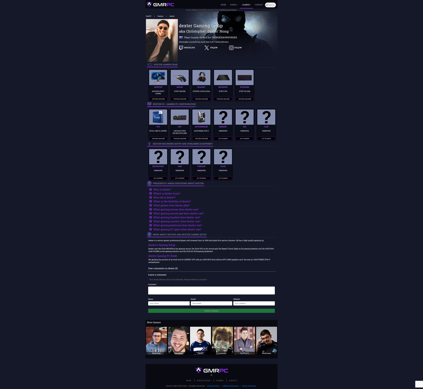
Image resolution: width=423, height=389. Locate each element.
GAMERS (219, 380)
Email (194, 299)
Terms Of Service (249, 386)
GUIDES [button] (233, 5)
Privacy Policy (213, 386)
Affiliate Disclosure (230, 386)
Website (236, 299)
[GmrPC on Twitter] (211, 375)
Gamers (160, 16)
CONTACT (259, 5)
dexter (172, 16)
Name (151, 299)
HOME (223, 5)
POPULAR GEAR (203, 380)
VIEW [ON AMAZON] (158, 99)
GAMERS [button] (246, 5)
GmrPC (148, 16)
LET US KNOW (223, 138)
